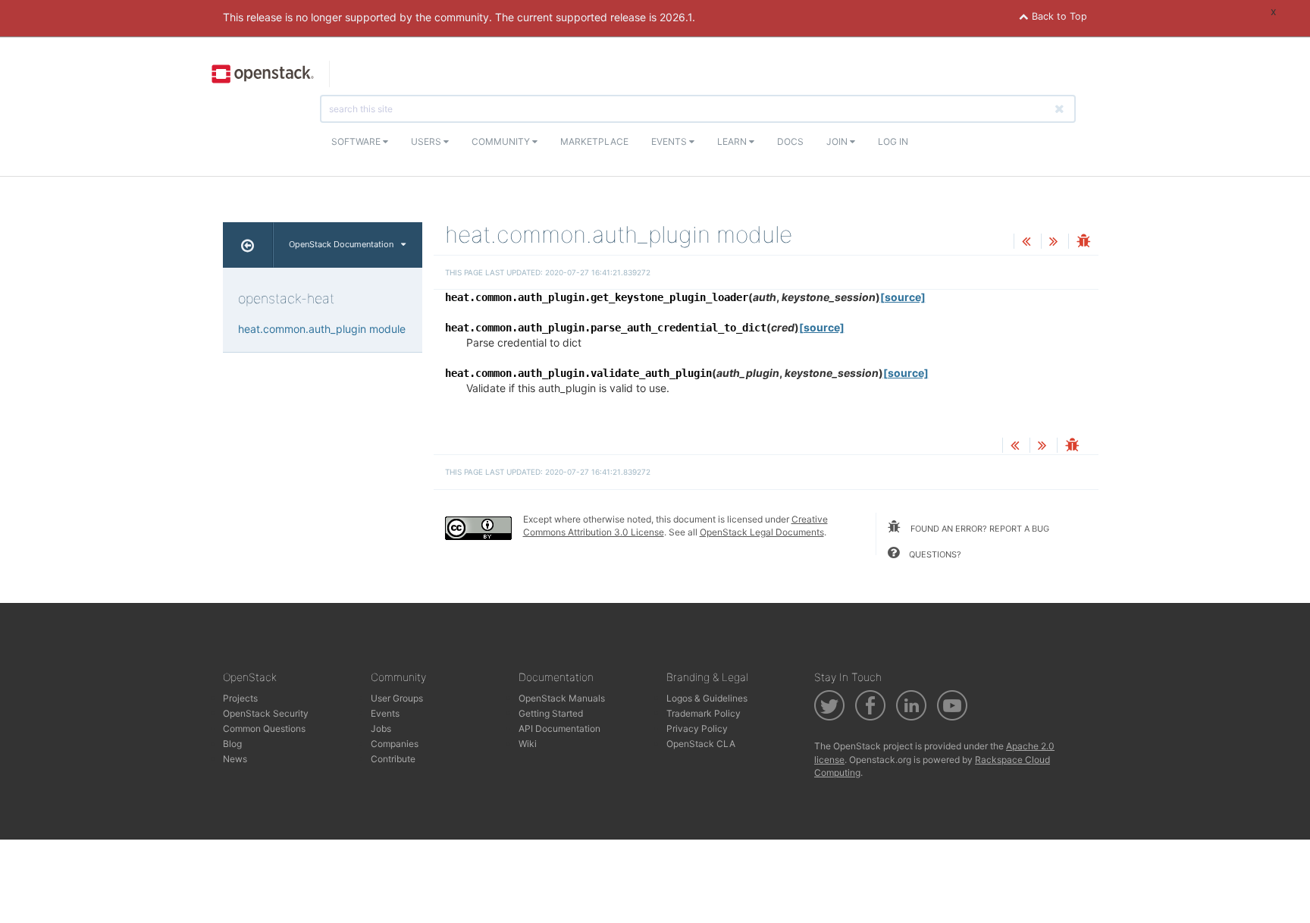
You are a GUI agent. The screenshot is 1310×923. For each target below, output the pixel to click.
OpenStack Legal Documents (762, 532)
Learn (733, 141)
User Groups (397, 698)
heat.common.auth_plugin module (322, 328)
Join (838, 141)
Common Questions (264, 728)
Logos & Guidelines (706, 698)
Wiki (528, 743)
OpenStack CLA (700, 743)
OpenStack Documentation (341, 244)
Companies (394, 743)
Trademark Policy (703, 713)
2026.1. (677, 17)
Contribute (393, 758)
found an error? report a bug (978, 528)
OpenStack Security (266, 713)
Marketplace (594, 141)
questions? (934, 554)
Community (502, 141)
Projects (240, 698)
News (235, 758)
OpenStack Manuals (562, 698)
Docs (790, 141)
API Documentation (559, 728)
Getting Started (551, 713)
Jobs (381, 728)
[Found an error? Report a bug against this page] (1083, 242)
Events (670, 141)
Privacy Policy (697, 728)
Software (357, 141)
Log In (893, 141)
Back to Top (1058, 16)
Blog (232, 743)
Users (427, 141)
